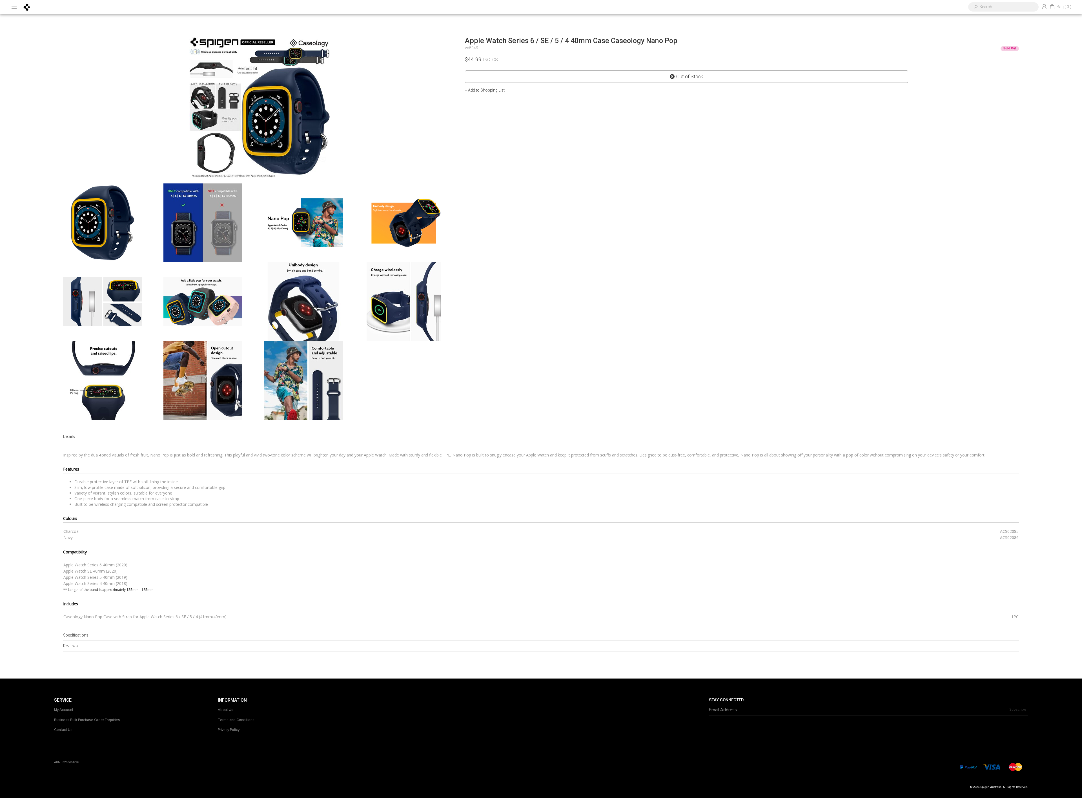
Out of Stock (689, 76)
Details (69, 436)
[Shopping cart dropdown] (1052, 7)
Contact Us (63, 730)
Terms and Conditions (236, 720)
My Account (63, 710)
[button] (485, 90)
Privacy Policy (229, 730)
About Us (225, 710)
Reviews (70, 646)
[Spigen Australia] (27, 7)
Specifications (75, 635)
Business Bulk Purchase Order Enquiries (87, 720)
